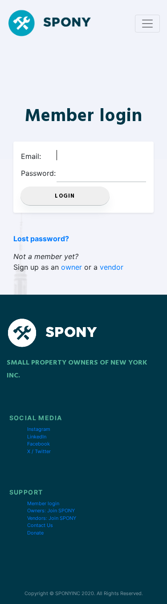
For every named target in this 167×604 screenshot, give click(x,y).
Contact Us (40, 525)
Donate (35, 533)
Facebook (38, 444)
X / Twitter (39, 451)
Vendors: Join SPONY (51, 518)
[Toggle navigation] (147, 23)
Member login (43, 503)
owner (71, 267)
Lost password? (41, 238)
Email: (31, 156)
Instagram (38, 429)
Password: (38, 173)
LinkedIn (36, 437)
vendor (111, 267)
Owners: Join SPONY (51, 510)
